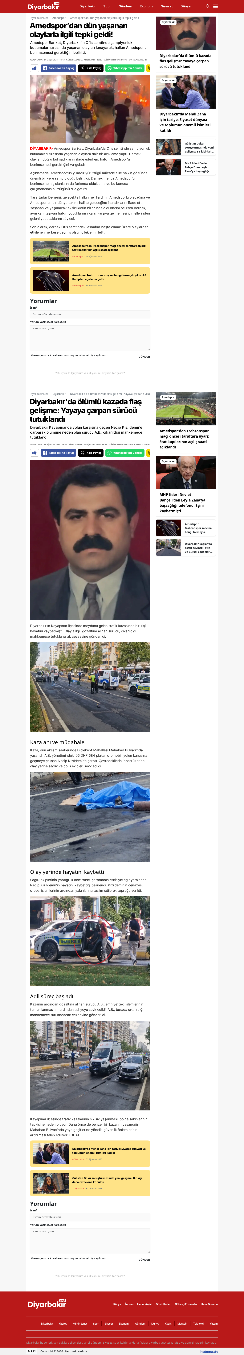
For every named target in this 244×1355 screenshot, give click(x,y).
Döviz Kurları (163, 1304)
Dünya (155, 1323)
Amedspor (59, 18)
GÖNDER (144, 356)
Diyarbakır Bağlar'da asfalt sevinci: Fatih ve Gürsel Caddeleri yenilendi (198, 548)
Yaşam (214, 1323)
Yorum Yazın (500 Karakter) (48, 322)
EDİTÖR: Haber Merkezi (120, 444)
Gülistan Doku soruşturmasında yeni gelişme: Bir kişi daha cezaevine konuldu (199, 147)
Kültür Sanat (80, 1323)
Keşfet (63, 1323)
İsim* (33, 307)
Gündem (140, 1323)
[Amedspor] (186, 408)
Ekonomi (124, 1323)
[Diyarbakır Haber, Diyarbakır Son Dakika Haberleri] (47, 1304)
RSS (33, 1351)
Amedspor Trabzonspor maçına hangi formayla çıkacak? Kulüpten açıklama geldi (198, 528)
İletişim (129, 1304)
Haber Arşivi (144, 1304)
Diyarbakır (59, 394)
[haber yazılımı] (209, 1351)
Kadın (168, 1323)
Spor (96, 1323)
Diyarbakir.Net (39, 18)
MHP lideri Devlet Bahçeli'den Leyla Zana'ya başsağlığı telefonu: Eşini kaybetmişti (197, 167)
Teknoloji (198, 1323)
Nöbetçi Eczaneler (186, 1304)
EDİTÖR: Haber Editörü (115, 59)
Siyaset (108, 1323)
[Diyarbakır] (186, 33)
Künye (117, 1304)
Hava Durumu (209, 1304)
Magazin (182, 1323)
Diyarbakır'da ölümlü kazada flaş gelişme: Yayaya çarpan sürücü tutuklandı (185, 61)
